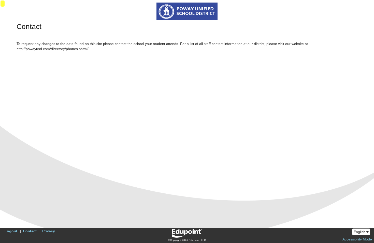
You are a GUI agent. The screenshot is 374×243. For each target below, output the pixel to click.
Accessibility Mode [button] (357, 239)
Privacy (48, 231)
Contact (30, 231)
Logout (11, 231)
